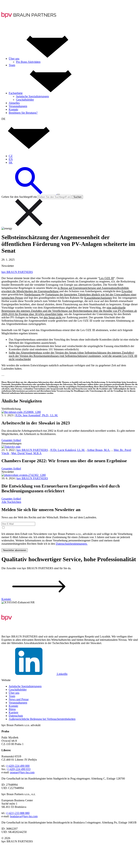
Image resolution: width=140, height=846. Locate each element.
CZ (11, 155)
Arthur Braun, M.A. (98, 450)
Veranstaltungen (18, 702)
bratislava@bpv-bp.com (24, 816)
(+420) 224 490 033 (18, 769)
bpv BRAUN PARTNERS (17, 272)
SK (11, 162)
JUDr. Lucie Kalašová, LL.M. (67, 450)
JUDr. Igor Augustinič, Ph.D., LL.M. (36, 415)
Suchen (77, 197)
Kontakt (13, 705)
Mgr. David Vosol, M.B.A (26, 453)
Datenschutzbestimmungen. (72, 543)
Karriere (13, 712)
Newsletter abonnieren (14, 550)
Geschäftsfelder (18, 689)
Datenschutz (16, 715)
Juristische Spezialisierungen (25, 686)
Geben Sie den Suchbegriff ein (19, 196)
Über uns (14, 692)
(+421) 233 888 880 (18, 813)
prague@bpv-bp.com (22, 772)
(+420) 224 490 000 (18, 765)
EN (11, 159)
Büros (12, 709)
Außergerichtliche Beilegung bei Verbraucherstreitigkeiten (42, 718)
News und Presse (19, 699)
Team (12, 696)
